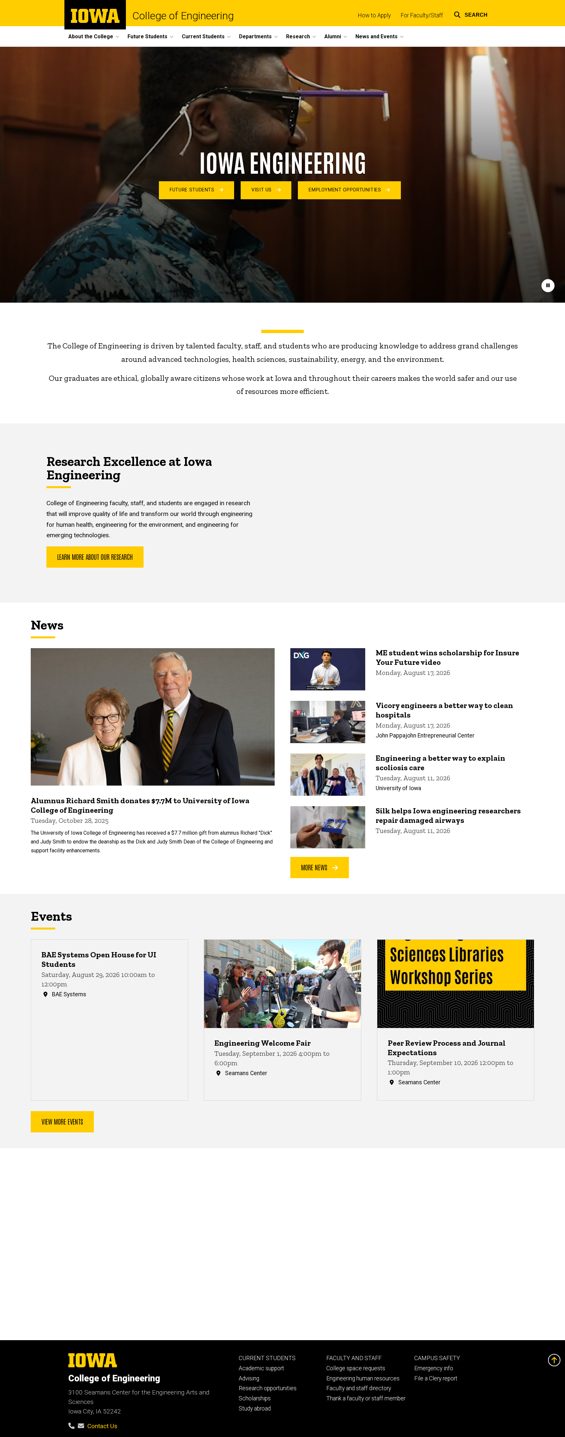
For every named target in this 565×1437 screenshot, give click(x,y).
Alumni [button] (332, 36)
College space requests (355, 1368)
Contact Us (102, 1426)
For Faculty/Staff (422, 15)
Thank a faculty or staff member (365, 1398)
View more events (62, 1121)
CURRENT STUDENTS (267, 1358)
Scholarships (255, 1398)
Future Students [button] (147, 36)
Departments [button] (255, 36)
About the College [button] (90, 36)
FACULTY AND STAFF (354, 1358)
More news (315, 867)
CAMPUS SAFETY (437, 1358)
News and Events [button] (376, 36)
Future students (193, 190)
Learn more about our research (95, 556)
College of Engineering (183, 15)
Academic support (261, 1368)
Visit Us (262, 190)
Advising (249, 1378)
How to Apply (374, 15)
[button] (471, 14)
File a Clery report (435, 1378)
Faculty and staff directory (358, 1388)
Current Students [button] (203, 36)
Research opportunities (268, 1388)
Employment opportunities (346, 190)
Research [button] (298, 36)
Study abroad (255, 1408)
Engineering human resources (363, 1378)
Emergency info (433, 1368)
